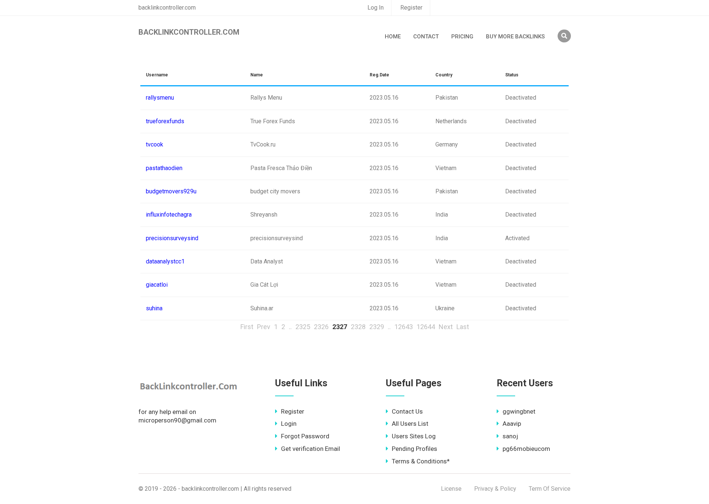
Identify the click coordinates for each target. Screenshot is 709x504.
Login (289, 423)
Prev (263, 327)
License (451, 488)
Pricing (462, 36)
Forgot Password (305, 436)
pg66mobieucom (526, 448)
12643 (403, 327)
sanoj (510, 436)
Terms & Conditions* (421, 461)
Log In (375, 7)
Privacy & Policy (495, 488)
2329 (376, 327)
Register (411, 7)
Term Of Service (550, 488)
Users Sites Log (414, 436)
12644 (426, 327)
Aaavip (512, 423)
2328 (358, 327)
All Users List (410, 423)
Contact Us (407, 411)
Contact (426, 36)
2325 (302, 327)
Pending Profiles (414, 448)
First (246, 327)
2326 (321, 327)
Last (462, 327)
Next (446, 327)
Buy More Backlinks (515, 36)
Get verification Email (310, 448)
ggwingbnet (519, 411)
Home (393, 36)
